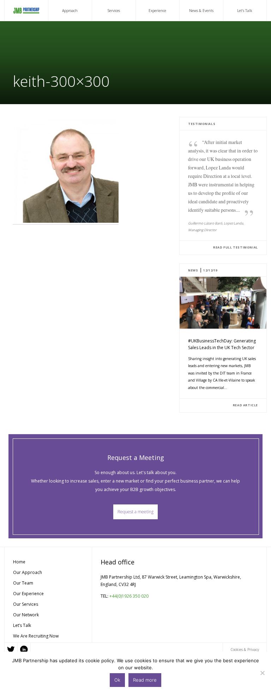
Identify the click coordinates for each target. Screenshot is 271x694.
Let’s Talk (244, 10)
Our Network (26, 615)
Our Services (25, 604)
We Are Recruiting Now (36, 636)
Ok (117, 680)
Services (113, 10)
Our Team (23, 583)
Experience (157, 10)
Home (19, 562)
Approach (70, 10)
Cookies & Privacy (244, 649)
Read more (145, 680)
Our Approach (27, 572)
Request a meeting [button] (135, 512)
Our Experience (28, 594)
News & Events (201, 10)
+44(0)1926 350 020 (129, 596)
